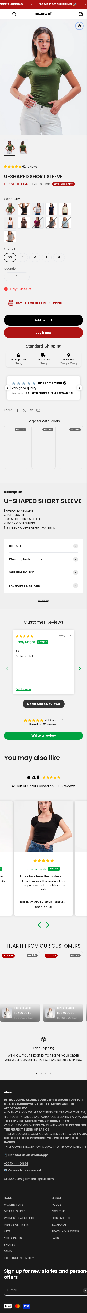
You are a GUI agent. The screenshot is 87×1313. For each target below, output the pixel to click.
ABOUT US (58, 1211)
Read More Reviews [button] (43, 704)
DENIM (8, 1251)
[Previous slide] (7, 668)
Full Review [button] (23, 689)
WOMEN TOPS (13, 1205)
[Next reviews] (79, 387)
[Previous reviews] (7, 387)
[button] (13, 167)
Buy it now (43, 333)
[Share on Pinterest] (31, 410)
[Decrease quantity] (9, 277)
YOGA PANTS (13, 1238)
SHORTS (9, 1245)
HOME (8, 1198)
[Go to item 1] (9, 147)
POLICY (57, 1205)
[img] (24, 636)
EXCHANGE (59, 1225)
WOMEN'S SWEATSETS (19, 1218)
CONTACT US (61, 1218)
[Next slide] (79, 668)
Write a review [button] (43, 735)
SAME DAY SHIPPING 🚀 (41, 4)
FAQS (55, 1238)
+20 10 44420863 (16, 1164)
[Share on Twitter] (24, 410)
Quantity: (10, 269)
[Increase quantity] (24, 277)
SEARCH (57, 1198)
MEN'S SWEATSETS (16, 1225)
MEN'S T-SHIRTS (14, 1211)
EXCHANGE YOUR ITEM (19, 1258)
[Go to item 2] (22, 147)
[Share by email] (38, 410)
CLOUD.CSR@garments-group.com (29, 1179)
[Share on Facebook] (17, 410)
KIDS (7, 1231)
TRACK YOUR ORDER (65, 1231)
